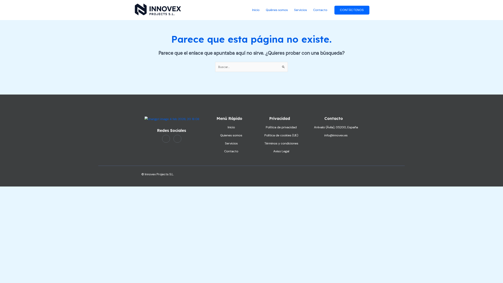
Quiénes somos (277, 10)
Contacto (320, 10)
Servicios (300, 10)
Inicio (256, 10)
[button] (351, 10)
